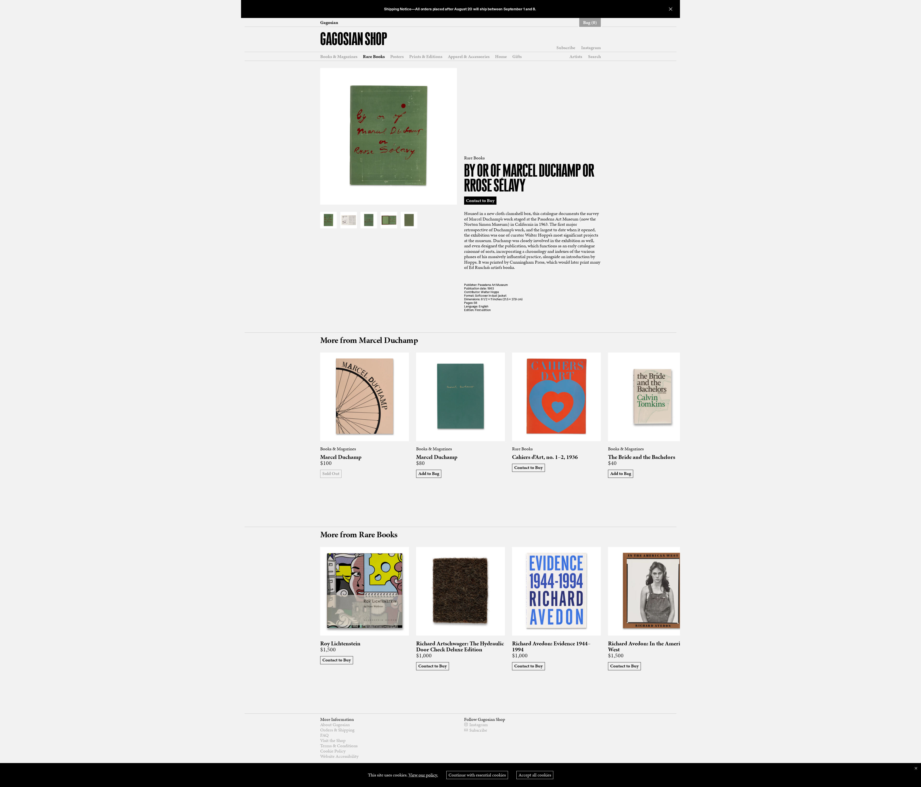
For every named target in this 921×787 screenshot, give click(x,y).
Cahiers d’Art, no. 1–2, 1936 (545, 457)
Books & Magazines (338, 56)
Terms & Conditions (339, 745)
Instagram (591, 47)
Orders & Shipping (337, 730)
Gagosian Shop (353, 40)
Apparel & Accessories (469, 56)
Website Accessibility (339, 756)
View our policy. (423, 775)
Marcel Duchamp (340, 457)
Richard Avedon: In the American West (648, 647)
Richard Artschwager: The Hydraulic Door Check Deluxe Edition (460, 647)
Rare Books (374, 56)
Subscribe (565, 47)
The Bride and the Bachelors (641, 457)
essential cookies (477, 775)
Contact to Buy (480, 200)
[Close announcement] (671, 9)
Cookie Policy (333, 751)
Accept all (535, 775)
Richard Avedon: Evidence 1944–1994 (551, 647)
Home (501, 56)
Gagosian (329, 22)
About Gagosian (335, 724)
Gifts (517, 56)
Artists (575, 56)
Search (594, 56)
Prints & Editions (425, 56)
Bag (590, 22)
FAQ (324, 735)
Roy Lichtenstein (340, 644)
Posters (397, 56)
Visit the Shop (333, 740)
